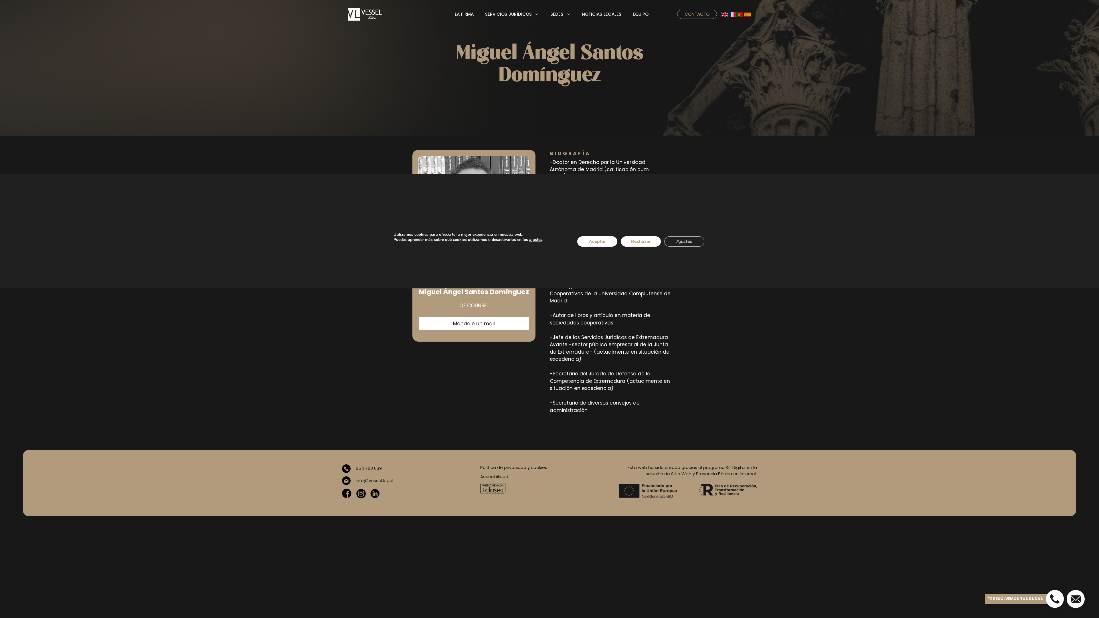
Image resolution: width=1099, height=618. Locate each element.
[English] (725, 14)
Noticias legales (601, 14)
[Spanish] (747, 14)
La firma (464, 14)
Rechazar (641, 241)
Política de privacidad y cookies (513, 467)
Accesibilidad (494, 477)
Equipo (641, 14)
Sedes (556, 14)
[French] (732, 14)
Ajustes (684, 241)
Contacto (697, 14)
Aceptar (597, 241)
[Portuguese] (740, 14)
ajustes (535, 239)
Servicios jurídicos (508, 14)
